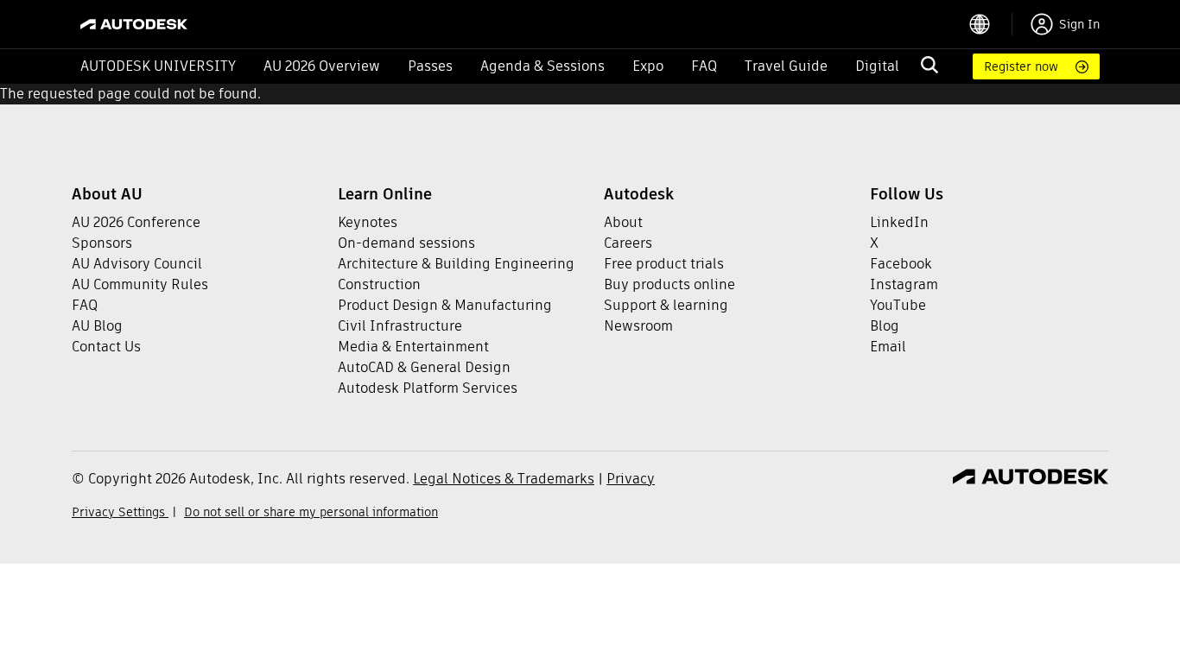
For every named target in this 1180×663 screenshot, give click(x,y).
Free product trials (664, 264)
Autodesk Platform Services (427, 388)
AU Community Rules (140, 284)
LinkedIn (899, 222)
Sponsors (102, 243)
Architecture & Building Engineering (456, 264)
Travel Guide (786, 66)
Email (888, 347)
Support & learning (666, 305)
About (623, 222)
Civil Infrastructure (400, 326)
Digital (877, 66)
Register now (1021, 66)
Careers (628, 243)
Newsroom (638, 326)
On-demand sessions (406, 243)
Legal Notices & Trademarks (503, 479)
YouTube (898, 305)
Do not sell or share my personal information (311, 512)
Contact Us (106, 347)
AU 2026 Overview (321, 66)
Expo (647, 66)
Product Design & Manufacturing (445, 305)
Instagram (904, 284)
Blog (884, 326)
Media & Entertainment (413, 347)
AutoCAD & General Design (424, 367)
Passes (430, 66)
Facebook (901, 264)
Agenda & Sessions (542, 66)
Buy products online (669, 284)
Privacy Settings (120, 512)
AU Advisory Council (137, 264)
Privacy (630, 479)
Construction (379, 284)
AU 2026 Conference (136, 222)
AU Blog (97, 326)
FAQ (704, 66)
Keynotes (367, 222)
